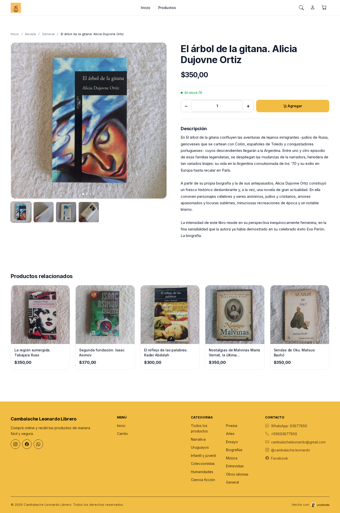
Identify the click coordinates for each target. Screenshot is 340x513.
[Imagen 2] (43, 212)
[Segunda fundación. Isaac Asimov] (105, 314)
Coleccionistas (203, 463)
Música (231, 458)
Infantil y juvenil (203, 455)
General (48, 34)
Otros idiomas (237, 474)
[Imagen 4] (88, 212)
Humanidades (202, 472)
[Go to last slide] (19, 120)
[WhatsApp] (38, 444)
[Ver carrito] (324, 7)
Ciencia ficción (203, 480)
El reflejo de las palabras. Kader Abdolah (166, 352)
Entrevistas (235, 466)
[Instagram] (15, 444)
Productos (167, 7)
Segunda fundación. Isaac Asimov (101, 352)
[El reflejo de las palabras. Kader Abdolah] (170, 314)
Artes (230, 433)
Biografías (234, 450)
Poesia (231, 425)
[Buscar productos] (301, 7)
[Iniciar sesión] (312, 7)
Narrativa (198, 439)
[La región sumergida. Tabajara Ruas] (40, 314)
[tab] (83, 194)
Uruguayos (200, 447)
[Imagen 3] (66, 212)
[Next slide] (159, 120)
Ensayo (232, 442)
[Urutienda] (320, 505)
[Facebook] (27, 444)
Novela (30, 34)
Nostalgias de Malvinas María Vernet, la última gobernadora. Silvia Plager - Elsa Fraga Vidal (234, 352)
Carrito (122, 433)
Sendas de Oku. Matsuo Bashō (294, 352)
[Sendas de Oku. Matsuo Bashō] (299, 314)
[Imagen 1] (21, 212)
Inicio (145, 7)
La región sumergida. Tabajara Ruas (32, 352)
